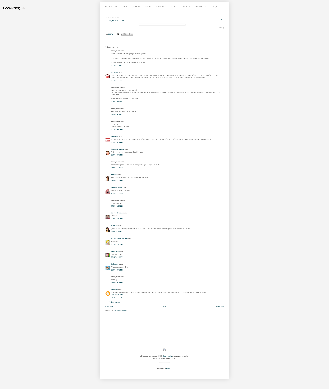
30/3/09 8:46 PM (117, 270)
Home (165, 307)
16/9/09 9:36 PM (117, 283)
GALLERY (148, 7)
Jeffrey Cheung (116, 213)
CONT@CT (214, 7)
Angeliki (114, 175)
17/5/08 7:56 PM (117, 180)
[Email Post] (118, 34)
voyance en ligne (117, 295)
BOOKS (174, 7)
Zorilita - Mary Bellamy (119, 238)
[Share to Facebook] (129, 34)
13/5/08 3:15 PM (117, 129)
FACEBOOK (136, 7)
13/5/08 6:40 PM (117, 155)
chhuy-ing (114, 72)
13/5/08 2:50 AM (116, 80)
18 (222, 19)
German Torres (116, 187)
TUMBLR (124, 7)
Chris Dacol (115, 251)
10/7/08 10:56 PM (117, 244)
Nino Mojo (114, 136)
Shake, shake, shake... (115, 21)
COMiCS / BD (186, 7)
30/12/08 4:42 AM (117, 257)
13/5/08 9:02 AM (116, 114)
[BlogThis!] (124, 34)
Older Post (220, 307)
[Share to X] (127, 34)
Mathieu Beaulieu (117, 149)
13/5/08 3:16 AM (116, 102)
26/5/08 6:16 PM (117, 219)
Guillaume (114, 264)
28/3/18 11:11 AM (117, 298)
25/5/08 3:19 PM (117, 206)
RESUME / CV (200, 7)
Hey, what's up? (111, 7)
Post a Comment (114, 302)
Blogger (168, 368)
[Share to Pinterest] (132, 34)
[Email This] (122, 34)
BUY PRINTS (161, 7)
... (223, 7)
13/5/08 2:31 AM (116, 65)
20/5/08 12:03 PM (117, 193)
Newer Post (109, 307)
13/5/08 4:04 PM (117, 142)
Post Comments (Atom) (120, 310)
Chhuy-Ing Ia (167, 356)
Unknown (114, 290)
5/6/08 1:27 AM (116, 231)
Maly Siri (114, 226)
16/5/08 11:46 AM (117, 168)
